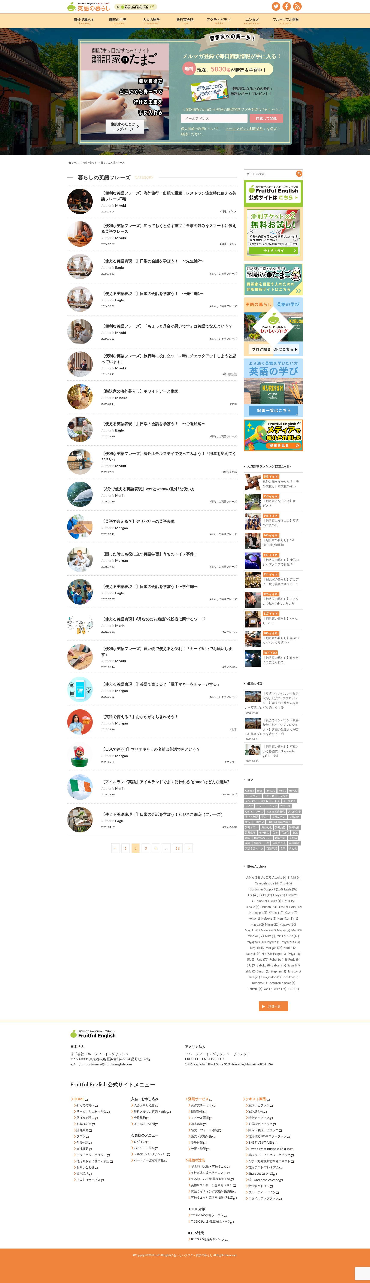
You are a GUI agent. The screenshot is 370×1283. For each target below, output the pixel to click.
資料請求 (82, 1173)
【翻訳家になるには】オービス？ (281, 500)
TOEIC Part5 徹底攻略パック (210, 1221)
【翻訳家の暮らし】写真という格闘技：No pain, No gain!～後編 (272, 753)
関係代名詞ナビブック (263, 1130)
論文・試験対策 (201, 1136)
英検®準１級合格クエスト (209, 1172)
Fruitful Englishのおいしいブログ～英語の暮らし (183, 1255)
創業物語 (82, 1142)
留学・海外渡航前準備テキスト (269, 1161)
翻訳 (247, 837)
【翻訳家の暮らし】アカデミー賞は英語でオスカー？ (281, 579)
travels (293, 790)
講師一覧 (274, 1006)
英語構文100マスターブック (267, 1136)
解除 (164, 1111)
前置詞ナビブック (260, 1124)
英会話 (293, 837)
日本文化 (259, 822)
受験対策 (197, 1142)
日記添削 (197, 1111)
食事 (282, 848)
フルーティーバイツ (261, 1192)
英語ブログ (279, 843)
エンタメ (252, 21)
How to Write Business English (269, 1148)
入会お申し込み (144, 1105)
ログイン (140, 1141)
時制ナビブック (258, 1117)
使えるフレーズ (254, 811)
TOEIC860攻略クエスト (207, 1215)
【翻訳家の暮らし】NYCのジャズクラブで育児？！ (281, 559)
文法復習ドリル (258, 1186)
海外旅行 (280, 827)
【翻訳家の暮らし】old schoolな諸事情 (278, 539)
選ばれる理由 (85, 1117)
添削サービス (198, 1099)
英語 (247, 843)
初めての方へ (85, 1105)
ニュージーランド (266, 806)
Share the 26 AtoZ (260, 1173)
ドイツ (249, 806)
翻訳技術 (280, 837)
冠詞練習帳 (255, 1111)
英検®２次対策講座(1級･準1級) (212, 1197)
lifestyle (270, 790)
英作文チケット (201, 1105)
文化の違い (279, 816)
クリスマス (289, 801)
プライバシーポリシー (91, 1155)
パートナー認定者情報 (149, 1160)
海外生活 (250, 832)
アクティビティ (219, 21)
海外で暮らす (84, 21)
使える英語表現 (276, 811)
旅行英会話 (185, 21)
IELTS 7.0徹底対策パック (208, 1239)
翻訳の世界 (117, 21)
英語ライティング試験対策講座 (212, 1191)
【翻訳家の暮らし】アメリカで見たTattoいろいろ (281, 598)
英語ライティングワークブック (269, 1155)
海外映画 (294, 827)
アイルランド (253, 795)
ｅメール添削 (200, 1117)
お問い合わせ (85, 1167)
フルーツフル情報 (286, 21)
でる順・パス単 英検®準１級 (210, 1179)
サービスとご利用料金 (91, 1111)
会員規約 (140, 1117)
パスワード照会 (144, 1148)
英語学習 (294, 843)
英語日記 (272, 848)
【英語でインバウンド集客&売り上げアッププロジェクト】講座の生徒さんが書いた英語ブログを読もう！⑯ (271, 703)
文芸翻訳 (294, 816)
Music (282, 790)
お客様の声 (83, 1124)
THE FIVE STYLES (260, 1142)
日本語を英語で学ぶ (279, 822)
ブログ (80, 1136)
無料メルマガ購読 (146, 1111)
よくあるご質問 (144, 1124)
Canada (249, 790)
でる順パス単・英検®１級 (209, 1166)
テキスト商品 (256, 1099)
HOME (79, 1099)
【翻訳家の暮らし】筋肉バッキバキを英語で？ (281, 637)
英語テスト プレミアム (263, 1167)
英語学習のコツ (254, 848)
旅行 (247, 822)
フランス (285, 806)
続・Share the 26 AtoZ (263, 1179)
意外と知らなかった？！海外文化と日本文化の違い (281, 481)
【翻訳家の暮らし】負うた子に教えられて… (281, 657)
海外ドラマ (251, 827)
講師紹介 (82, 1130)
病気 (295, 832)
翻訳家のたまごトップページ (124, 126)
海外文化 (266, 827)
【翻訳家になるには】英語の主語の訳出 (281, 520)
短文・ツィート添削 (204, 1130)
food (260, 790)
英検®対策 (196, 1160)
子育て (265, 816)
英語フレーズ (261, 843)
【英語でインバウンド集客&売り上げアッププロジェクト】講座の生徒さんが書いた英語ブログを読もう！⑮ (271, 729)
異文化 (285, 832)
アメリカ (269, 795)
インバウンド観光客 (256, 801)
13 (177, 848)
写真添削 (197, 1124)
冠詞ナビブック (258, 1105)
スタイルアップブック (263, 1198)
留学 (275, 832)
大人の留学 (151, 21)
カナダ (275, 801)
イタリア (283, 795)
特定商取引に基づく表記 (92, 1161)
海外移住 (264, 832)
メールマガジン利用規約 (244, 129)
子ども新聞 (251, 816)
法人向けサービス (88, 1179)
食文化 (293, 848)
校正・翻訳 (198, 1148)
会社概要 (82, 1148)
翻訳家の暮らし (263, 837)
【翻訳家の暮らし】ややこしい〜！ (281, 618)
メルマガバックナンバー (150, 1154)
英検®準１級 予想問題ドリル (212, 1185)
